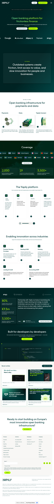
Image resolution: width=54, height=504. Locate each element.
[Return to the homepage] (6, 3)
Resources (41, 454)
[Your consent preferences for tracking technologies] (52, 502)
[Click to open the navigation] (51, 3)
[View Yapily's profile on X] (44, 463)
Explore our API (21, 28)
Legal (40, 448)
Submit (7, 472)
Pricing (40, 446)
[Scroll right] (34, 223)
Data (4, 441)
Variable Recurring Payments (8, 448)
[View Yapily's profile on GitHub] (50, 463)
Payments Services (18, 441)
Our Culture (41, 441)
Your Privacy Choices (30, 502)
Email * (5, 461)
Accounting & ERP (18, 439)
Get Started (42, 2)
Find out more (26, 163)
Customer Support (42, 456)
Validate (4, 446)
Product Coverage (6, 456)
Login (34, 2)
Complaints (41, 450)
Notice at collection (20, 502)
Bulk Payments (5, 452)
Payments (5, 439)
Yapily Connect (6, 454)
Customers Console (30, 441)
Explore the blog (47, 366)
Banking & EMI (17, 446)
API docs (28, 439)
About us (40, 439)
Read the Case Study (45, 321)
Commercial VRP (6, 450)
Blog (39, 452)
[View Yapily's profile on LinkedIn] (47, 463)
